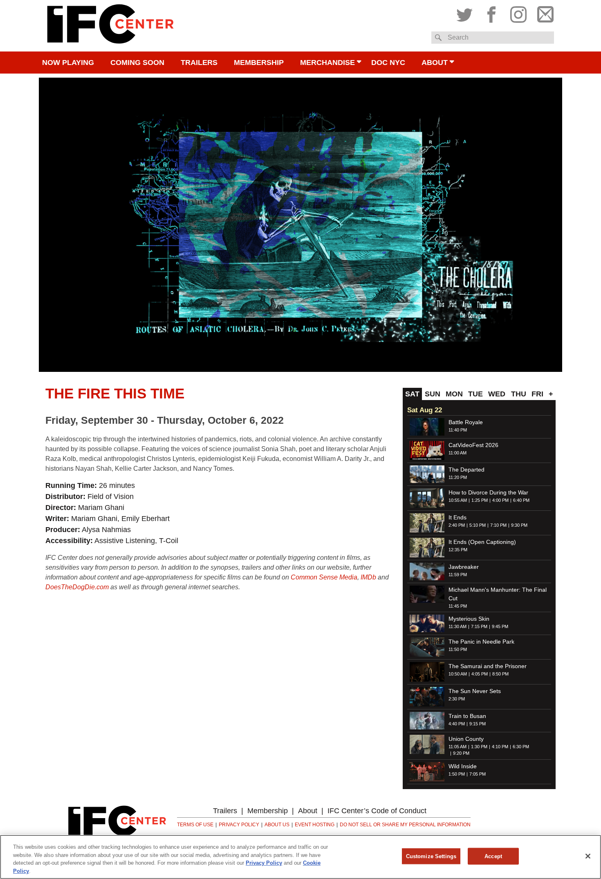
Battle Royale (466, 422)
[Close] (588, 856)
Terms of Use (195, 825)
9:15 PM (477, 723)
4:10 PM (500, 746)
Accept (493, 856)
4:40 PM (457, 723)
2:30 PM (457, 698)
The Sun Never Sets (475, 691)
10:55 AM (458, 500)
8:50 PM (500, 673)
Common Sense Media (324, 577)
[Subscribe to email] (543, 12)
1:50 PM (457, 774)
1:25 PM (479, 500)
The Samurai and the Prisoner (488, 666)
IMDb (368, 577)
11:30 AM (457, 626)
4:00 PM (500, 500)
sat (412, 394)
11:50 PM (458, 649)
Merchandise (327, 62)
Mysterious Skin (469, 618)
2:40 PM (457, 525)
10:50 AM (458, 673)
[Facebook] (491, 12)
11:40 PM (458, 429)
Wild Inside (463, 766)
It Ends (457, 517)
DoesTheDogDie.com (77, 587)
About (435, 62)
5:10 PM (477, 525)
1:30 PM (479, 746)
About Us (277, 825)
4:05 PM (479, 673)
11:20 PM (458, 477)
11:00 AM (457, 452)
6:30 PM (521, 746)
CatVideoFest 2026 (473, 445)
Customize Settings (431, 856)
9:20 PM (461, 753)
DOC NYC (388, 62)
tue (475, 394)
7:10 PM (498, 525)
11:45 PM (458, 606)
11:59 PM (458, 574)
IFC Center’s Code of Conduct (376, 811)
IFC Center (110, 25)
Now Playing (68, 62)
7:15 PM (479, 626)
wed (496, 394)
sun (432, 394)
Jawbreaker (464, 567)
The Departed (466, 469)
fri (537, 394)
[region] (300, 857)
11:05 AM (457, 746)
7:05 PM (477, 774)
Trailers (199, 62)
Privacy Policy (239, 825)
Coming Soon (137, 62)
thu (518, 394)
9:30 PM (519, 525)
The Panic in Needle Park (481, 641)
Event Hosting (314, 825)
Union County (466, 739)
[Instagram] (518, 12)
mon (454, 394)
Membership (259, 62)
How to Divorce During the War (488, 492)
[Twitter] (466, 12)
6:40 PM (521, 500)
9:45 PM (500, 626)
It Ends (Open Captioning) (482, 542)
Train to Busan (467, 716)
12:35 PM (458, 549)
